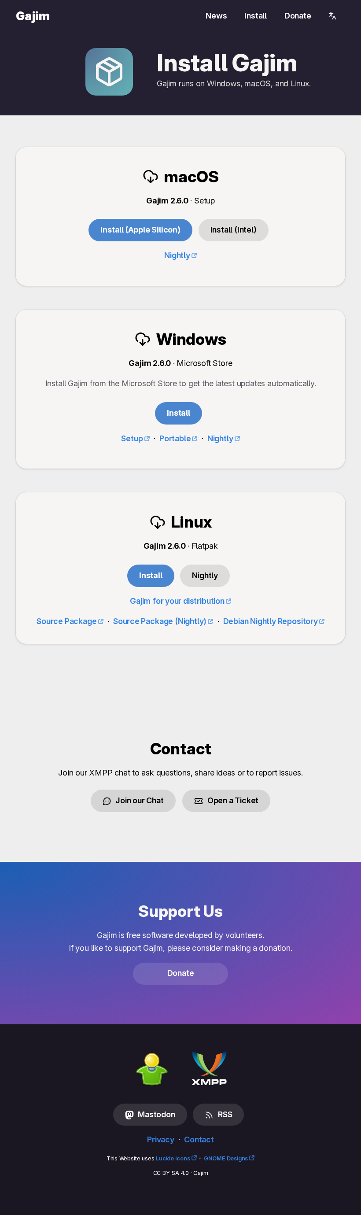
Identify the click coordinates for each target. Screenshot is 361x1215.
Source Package (66, 621)
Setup (132, 438)
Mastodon (155, 1114)
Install (255, 15)
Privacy (160, 1139)
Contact (199, 1139)
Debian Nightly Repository (270, 621)
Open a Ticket (232, 800)
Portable (175, 438)
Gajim (33, 16)
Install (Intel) (233, 229)
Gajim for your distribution (177, 601)
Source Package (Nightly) (159, 621)
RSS (224, 1114)
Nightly (220, 438)
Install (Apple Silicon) (140, 229)
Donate (297, 15)
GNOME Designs (226, 1158)
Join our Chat (139, 800)
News (216, 15)
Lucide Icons (173, 1158)
